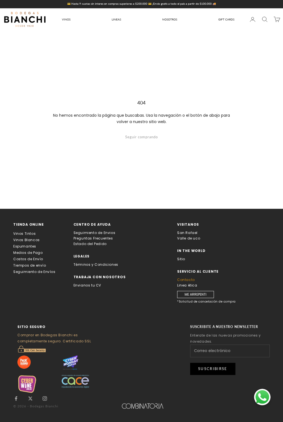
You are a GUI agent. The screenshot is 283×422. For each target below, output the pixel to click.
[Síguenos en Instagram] (45, 398)
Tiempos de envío (29, 265)
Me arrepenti (195, 294)
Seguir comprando (141, 137)
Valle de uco (188, 238)
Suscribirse (212, 368)
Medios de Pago (28, 252)
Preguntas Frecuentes (93, 238)
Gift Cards (226, 19)
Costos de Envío (28, 259)
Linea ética (187, 285)
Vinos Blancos (26, 240)
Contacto (186, 279)
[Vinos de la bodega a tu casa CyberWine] (39, 384)
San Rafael (187, 232)
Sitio (181, 259)
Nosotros (169, 19)
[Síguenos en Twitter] (30, 398)
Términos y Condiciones (96, 264)
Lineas (116, 19)
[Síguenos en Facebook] (16, 398)
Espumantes (24, 246)
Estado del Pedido (90, 243)
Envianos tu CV (87, 285)
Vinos (66, 19)
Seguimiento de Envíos (34, 271)
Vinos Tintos (24, 233)
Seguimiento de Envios (95, 232)
